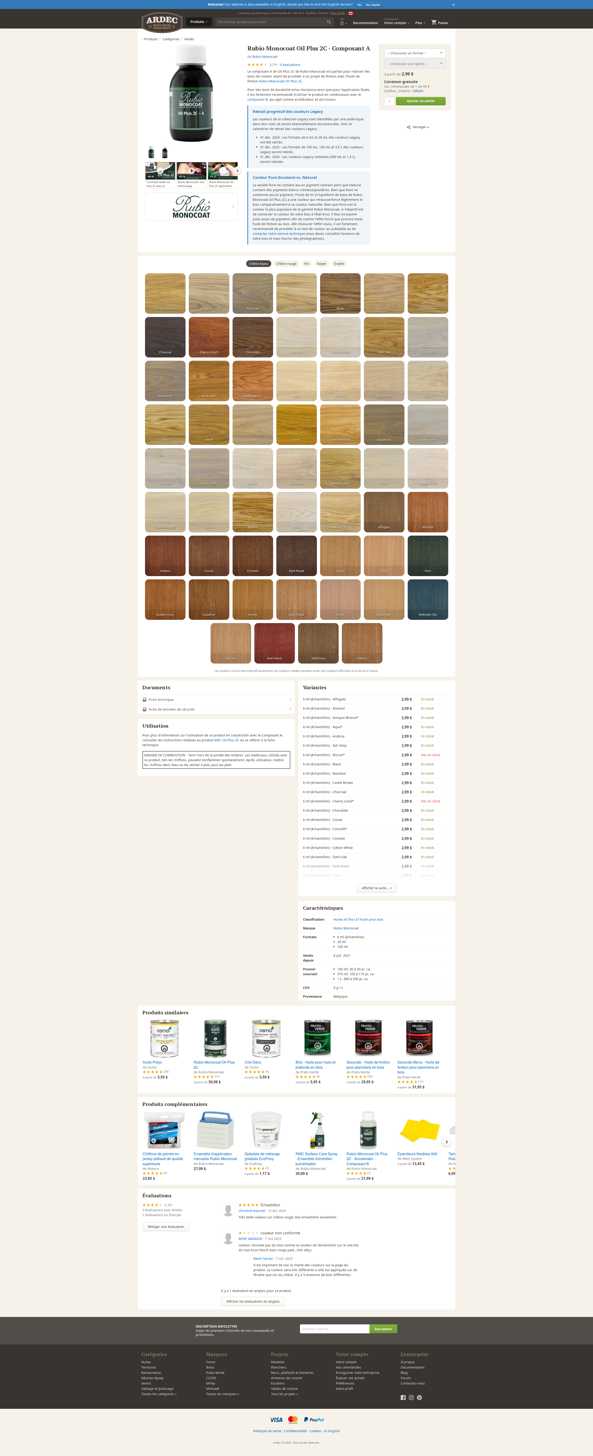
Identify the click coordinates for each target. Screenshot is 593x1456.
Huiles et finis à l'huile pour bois (359, 919)
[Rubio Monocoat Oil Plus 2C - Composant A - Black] (340, 293)
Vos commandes (348, 1367)
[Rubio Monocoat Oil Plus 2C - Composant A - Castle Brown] (428, 293)
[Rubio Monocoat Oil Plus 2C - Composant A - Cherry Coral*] (209, 337)
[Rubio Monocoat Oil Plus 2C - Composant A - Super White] (428, 468)
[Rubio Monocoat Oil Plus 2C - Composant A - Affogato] (384, 512)
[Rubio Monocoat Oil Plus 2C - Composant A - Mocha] (231, 643)
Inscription (383, 1329)
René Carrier (263, 1258)
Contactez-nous (413, 1383)
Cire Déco (253, 1062)
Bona (210, 1367)
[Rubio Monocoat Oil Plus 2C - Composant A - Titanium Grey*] (165, 512)
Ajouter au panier (421, 101)
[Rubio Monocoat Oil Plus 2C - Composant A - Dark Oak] (384, 337)
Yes (359, 4)
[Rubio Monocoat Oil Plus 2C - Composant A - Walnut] (253, 512)
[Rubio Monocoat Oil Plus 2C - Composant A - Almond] (428, 512)
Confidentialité (295, 1431)
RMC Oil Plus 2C (226, 740)
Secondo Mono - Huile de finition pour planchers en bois (418, 1067)
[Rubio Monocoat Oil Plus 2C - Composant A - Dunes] (384, 556)
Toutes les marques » (222, 1394)
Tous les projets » (284, 1394)
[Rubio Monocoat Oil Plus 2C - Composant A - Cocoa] (209, 556)
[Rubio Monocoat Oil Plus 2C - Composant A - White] (296, 512)
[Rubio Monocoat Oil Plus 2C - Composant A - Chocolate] (253, 337)
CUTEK (211, 1378)
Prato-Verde (215, 1372)
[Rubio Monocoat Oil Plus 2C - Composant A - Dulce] (340, 556)
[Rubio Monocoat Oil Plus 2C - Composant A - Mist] (296, 381)
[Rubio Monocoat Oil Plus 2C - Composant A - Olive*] (209, 424)
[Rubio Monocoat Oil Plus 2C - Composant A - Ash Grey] (253, 293)
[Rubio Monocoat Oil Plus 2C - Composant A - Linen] (340, 599)
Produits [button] (197, 21)
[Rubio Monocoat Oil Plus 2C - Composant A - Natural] (428, 381)
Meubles (277, 1362)
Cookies (315, 1431)
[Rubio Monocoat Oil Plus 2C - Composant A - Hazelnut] (209, 599)
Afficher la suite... (376, 888)
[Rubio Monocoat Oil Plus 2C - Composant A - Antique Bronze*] (165, 293)
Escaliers (278, 1383)
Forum (406, 1378)
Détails (418, 91)
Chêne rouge (286, 263)
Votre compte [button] (395, 21)
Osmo (210, 1362)
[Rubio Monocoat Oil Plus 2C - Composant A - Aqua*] (209, 293)
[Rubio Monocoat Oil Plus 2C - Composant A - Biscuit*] (296, 293)
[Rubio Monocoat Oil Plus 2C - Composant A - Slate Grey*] (209, 468)
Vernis (146, 1383)
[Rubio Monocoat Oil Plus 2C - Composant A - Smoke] (253, 468)
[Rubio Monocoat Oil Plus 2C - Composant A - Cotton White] (340, 337)
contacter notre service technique (279, 233)
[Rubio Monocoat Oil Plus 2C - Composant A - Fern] (428, 556)
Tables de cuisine (284, 1388)
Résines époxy (152, 1378)
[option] (152, 152)
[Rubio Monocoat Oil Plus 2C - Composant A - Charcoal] (165, 337)
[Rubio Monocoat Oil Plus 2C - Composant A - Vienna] (362, 643)
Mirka (210, 1383)
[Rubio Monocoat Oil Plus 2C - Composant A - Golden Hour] (165, 599)
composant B (257, 99)
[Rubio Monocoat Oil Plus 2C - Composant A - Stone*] (384, 468)
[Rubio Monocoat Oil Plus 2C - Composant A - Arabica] (165, 556)
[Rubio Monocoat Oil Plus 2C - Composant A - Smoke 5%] (296, 468)
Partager (419, 127)
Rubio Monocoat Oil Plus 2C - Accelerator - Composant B (367, 1158)
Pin (306, 263)
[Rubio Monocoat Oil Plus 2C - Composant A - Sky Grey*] (165, 468)
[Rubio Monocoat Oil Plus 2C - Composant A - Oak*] (165, 424)
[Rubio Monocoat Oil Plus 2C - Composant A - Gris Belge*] (428, 337)
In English (332, 1431)
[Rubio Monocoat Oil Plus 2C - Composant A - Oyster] (253, 424)
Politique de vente (267, 1431)
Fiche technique (160, 699)
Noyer (321, 263)
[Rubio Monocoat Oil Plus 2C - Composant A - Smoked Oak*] (340, 468)
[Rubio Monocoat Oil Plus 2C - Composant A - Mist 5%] (340, 381)
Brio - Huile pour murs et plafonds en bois (315, 1064)
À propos (408, 1362)
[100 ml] (165, 152)
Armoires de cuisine (286, 1378)
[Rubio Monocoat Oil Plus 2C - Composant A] (191, 93)
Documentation (365, 23)
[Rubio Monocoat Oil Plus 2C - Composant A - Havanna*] (165, 381)
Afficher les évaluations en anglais (253, 1301)
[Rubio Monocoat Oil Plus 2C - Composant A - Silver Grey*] (428, 424)
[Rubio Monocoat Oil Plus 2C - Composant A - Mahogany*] (253, 381)
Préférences (345, 1383)
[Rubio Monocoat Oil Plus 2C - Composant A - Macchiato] (384, 599)
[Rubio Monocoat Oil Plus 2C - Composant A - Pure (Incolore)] (340, 424)
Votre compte (346, 1362)
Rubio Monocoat (265, 56)
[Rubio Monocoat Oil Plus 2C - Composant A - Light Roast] (296, 599)
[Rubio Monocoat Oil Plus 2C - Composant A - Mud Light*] (384, 381)
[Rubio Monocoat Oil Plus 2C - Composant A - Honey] (253, 599)
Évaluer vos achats (350, 1378)
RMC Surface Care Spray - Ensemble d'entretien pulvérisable (317, 1158)
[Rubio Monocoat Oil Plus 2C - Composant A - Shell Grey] (318, 643)
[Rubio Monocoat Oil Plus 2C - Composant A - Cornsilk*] (296, 337)
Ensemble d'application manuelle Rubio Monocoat (215, 1156)
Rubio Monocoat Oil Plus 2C (280, 81)
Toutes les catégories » (159, 1394)
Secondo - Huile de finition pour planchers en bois (368, 1064)
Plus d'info (338, 13)
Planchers (278, 1367)
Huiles (146, 1362)
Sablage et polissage (157, 1388)
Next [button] (237, 170)
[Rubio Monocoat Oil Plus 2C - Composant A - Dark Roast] (296, 556)
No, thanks (373, 4)
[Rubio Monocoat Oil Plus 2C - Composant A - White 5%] (340, 512)
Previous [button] (145, 170)
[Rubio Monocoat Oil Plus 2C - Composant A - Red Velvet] (274, 643)
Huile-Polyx (152, 1062)
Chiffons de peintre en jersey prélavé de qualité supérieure (163, 1158)
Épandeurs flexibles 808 (417, 1153)
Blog (404, 1372)
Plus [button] (419, 23)
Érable (339, 263)
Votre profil (344, 1388)
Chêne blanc (258, 263)
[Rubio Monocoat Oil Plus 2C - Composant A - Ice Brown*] (209, 381)
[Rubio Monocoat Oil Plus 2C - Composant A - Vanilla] (209, 512)
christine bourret (252, 1210)
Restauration (151, 1372)
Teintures (148, 1367)
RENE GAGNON (250, 1238)
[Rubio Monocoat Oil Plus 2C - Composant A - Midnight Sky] (428, 599)
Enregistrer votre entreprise (357, 1372)
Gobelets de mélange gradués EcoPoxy (262, 1156)
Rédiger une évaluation (166, 1226)
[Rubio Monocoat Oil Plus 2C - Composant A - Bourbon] (384, 293)
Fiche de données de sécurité (171, 709)
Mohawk (212, 1388)
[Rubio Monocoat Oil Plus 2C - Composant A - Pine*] (296, 424)
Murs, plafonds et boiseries (292, 1372)
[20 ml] (151, 152)
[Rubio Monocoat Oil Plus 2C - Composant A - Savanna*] (384, 424)
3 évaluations (290, 64)
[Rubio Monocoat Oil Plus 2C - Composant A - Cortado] (253, 556)
